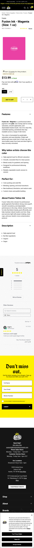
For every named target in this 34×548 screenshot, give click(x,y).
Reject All (17, 539)
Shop (5, 496)
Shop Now (28, 3)
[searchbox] (17, 311)
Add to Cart (10, 99)
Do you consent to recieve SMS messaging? (14, 401)
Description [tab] (7, 225)
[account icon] (27, 8)
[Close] (32, 515)
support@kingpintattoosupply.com (17, 447)
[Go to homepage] (7, 8)
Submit (6, 407)
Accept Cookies (17, 544)
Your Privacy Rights (17, 487)
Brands (6, 510)
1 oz (4, 92)
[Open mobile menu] (3, 8)
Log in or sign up (8, 74)
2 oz (10, 92)
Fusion (4, 18)
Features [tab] (6, 114)
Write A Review (17, 297)
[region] (17, 530)
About (5, 503)
